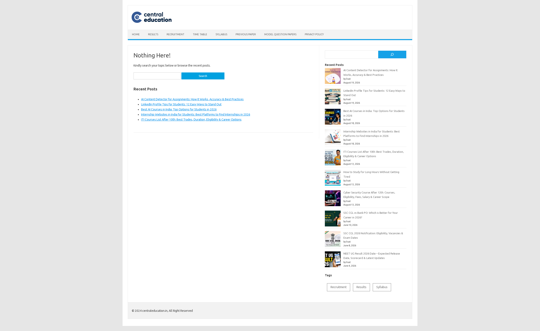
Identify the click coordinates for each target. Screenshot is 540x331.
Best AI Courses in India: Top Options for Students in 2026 (179, 109)
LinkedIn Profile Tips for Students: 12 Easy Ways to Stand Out (181, 104)
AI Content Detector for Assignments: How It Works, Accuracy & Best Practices (192, 99)
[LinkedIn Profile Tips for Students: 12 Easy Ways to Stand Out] (333, 98)
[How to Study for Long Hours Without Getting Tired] (333, 179)
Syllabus (221, 34)
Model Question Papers (280, 34)
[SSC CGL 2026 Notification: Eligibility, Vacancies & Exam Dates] (333, 240)
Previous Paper (246, 34)
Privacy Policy (314, 34)
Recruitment (175, 34)
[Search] (392, 54)
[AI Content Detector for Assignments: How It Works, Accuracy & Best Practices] (333, 77)
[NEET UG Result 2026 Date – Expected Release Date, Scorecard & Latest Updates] (333, 261)
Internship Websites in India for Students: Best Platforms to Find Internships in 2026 (195, 114)
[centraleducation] (154, 22)
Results (153, 34)
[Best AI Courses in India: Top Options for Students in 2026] (333, 118)
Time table (200, 34)
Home (136, 34)
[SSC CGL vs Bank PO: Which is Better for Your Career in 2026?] (333, 220)
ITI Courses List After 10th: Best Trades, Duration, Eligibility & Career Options (191, 119)
